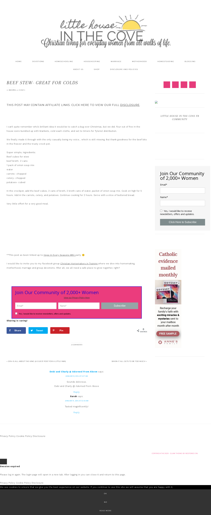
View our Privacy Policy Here (77, 298)
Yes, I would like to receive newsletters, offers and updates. (44, 314)
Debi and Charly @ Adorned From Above (74, 371)
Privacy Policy (7, 436)
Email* (163, 185)
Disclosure (39, 436)
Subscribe (120, 305)
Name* (164, 197)
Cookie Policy (24, 436)
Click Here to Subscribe (182, 222)
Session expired (10, 466)
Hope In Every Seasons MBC (59, 255)
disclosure (130, 105)
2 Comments (76, 345)
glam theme (176, 453)
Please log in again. (10, 474)
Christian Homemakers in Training (79, 263)
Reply (77, 392)
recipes (12, 90)
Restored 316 (191, 453)
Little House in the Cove (105, 31)
